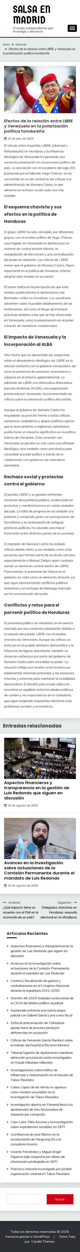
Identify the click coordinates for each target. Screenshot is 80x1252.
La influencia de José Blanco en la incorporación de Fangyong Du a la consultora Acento (36, 1139)
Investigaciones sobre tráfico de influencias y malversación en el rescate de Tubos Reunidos (42, 1075)
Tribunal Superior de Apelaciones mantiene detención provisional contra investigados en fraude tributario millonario (42, 1057)
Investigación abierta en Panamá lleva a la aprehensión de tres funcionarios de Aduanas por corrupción (42, 1109)
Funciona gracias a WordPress (28, 1236)
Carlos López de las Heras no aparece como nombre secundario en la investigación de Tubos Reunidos (38, 1092)
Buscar (60, 1199)
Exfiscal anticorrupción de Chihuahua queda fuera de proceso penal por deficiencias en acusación (37, 1028)
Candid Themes (43, 1241)
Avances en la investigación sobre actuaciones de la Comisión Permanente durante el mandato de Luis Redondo (39, 870)
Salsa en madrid (31, 14)
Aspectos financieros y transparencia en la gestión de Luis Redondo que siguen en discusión (36, 790)
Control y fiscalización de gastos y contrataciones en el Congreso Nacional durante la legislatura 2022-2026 (40, 986)
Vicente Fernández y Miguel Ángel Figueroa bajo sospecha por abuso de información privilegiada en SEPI (38, 1157)
